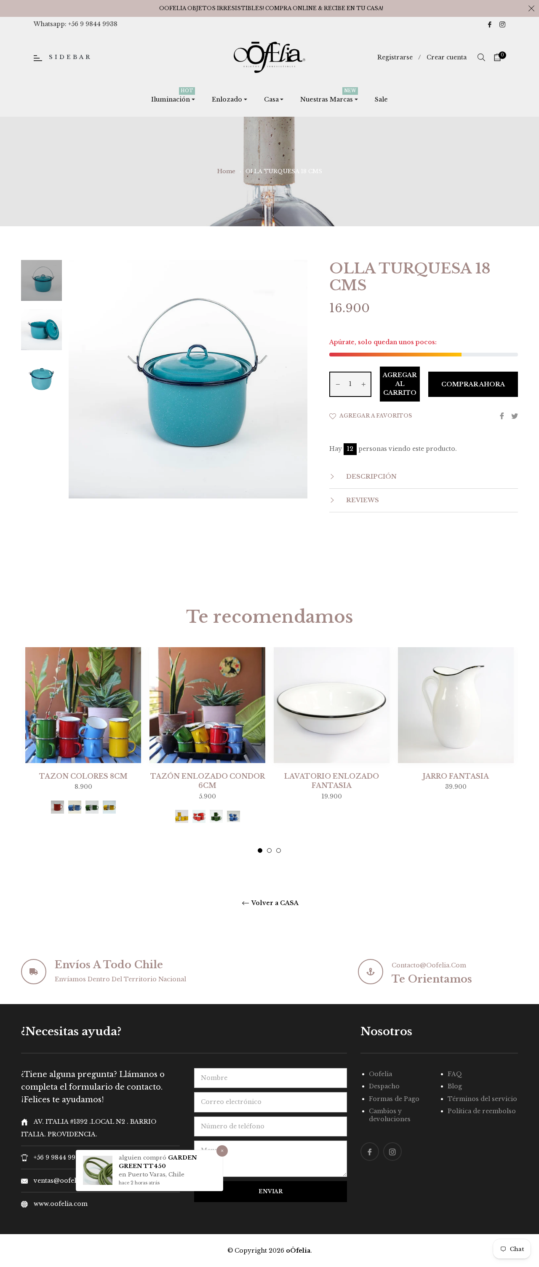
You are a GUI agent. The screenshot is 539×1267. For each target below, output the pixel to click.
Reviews (361, 500)
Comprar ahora (473, 384)
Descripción (370, 476)
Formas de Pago (394, 1099)
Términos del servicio (482, 1099)
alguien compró (143, 1157)
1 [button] (260, 850)
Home (226, 171)
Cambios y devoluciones (390, 1115)
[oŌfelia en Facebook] (490, 24)
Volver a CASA (274, 903)
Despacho (384, 1086)
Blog (455, 1086)
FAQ (455, 1074)
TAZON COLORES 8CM (83, 776)
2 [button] (269, 850)
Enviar (271, 1191)
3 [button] (278, 850)
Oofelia (380, 1074)
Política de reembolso (482, 1111)
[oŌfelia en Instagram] (502, 24)
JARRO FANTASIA (456, 776)
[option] (83, 745)
